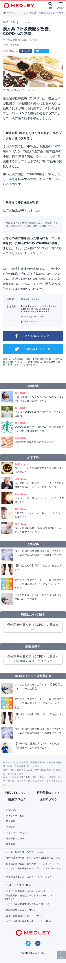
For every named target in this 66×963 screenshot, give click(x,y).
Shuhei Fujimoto (30, 299)
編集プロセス (17, 799)
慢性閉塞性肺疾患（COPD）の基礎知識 (33, 627)
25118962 (34, 321)
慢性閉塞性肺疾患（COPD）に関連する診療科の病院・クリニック (33, 658)
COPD (55, 146)
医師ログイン (49, 799)
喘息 (12, 179)
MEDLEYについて (17, 792)
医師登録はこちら (49, 792)
